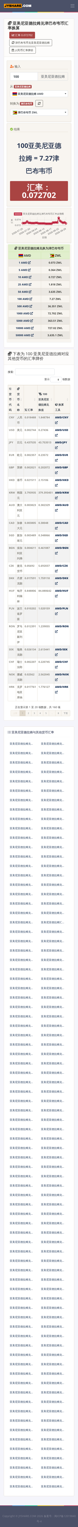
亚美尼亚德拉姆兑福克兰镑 (22, 1074)
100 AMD (23, 299)
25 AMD (23, 284)
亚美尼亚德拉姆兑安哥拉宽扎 (22, 933)
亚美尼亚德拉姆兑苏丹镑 (22, 1346)
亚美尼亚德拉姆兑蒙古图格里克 (22, 1243)
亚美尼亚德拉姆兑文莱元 (22, 980)
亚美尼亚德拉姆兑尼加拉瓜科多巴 (22, 1281)
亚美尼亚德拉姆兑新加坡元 (53, 782)
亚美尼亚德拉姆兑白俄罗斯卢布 (53, 999)
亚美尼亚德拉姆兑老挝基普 (53, 1187)
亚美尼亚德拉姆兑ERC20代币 (53, 1121)
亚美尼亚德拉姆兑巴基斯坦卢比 (22, 1309)
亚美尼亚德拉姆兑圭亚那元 (22, 1111)
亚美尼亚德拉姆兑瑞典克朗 (22, 820)
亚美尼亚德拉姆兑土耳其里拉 (53, 839)
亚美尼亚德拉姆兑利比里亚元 (22, 1205)
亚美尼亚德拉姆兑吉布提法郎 (53, 1036)
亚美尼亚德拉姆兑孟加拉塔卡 (22, 961)
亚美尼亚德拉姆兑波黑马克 (22, 952)
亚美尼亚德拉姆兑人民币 (22, 745)
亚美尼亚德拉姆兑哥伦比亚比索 (53, 1017)
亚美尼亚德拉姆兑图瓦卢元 (53, 1412)
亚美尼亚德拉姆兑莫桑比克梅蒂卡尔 (53, 1262)
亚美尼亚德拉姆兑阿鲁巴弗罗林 (22, 942)
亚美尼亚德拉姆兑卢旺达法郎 (22, 1328)
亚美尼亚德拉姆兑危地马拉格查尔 (53, 1102)
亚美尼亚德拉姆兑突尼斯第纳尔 (22, 1403)
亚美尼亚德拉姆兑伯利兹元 (22, 1008)
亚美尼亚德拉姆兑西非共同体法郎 (53, 1478)
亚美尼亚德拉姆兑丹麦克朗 (22, 801)
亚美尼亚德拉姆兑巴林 (53, 961)
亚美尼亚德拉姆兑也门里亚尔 (53, 1488)
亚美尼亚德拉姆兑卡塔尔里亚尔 (22, 1318)
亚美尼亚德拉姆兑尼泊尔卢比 (53, 1281)
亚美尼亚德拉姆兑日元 (22, 754)
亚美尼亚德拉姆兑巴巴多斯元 (53, 952)
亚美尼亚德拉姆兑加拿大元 (22, 782)
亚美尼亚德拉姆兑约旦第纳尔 (22, 1149)
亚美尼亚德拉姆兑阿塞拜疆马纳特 (53, 942)
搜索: (11, 372)
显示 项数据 (57, 379)
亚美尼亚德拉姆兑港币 (53, 764)
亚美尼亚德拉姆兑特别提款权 (22, 1478)
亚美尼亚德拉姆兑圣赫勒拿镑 (53, 1346)
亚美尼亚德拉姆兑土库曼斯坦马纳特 (53, 1393)
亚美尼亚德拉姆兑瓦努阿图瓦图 (53, 1450)
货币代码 (10, 402)
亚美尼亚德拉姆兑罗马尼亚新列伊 (53, 811)
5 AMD (23, 270)
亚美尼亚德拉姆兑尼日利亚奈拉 (53, 1271)
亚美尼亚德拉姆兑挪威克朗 (22, 829)
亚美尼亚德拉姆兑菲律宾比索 (53, 876)
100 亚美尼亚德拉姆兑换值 (43, 402)
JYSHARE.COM (27, 1516)
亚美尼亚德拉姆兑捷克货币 (53, 792)
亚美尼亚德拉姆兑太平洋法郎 (22, 1488)
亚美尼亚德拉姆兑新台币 (53, 895)
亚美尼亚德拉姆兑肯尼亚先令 (53, 1149)
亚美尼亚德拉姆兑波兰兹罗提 (22, 811)
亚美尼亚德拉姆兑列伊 (22, 1224)
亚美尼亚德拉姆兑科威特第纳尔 (53, 1177)
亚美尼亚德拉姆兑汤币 (53, 1403)
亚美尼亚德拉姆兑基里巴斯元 (22, 1168)
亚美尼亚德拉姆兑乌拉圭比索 (53, 1431)
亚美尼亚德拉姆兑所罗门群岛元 (22, 1337)
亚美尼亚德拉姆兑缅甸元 (53, 1234)
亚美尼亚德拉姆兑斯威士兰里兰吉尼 (53, 1384)
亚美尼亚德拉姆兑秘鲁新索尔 (22, 1299)
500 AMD (23, 306)
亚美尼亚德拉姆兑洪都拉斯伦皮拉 (53, 1111)
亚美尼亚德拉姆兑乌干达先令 (22, 1431)
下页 (66, 713)
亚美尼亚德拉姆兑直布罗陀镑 (22, 1093)
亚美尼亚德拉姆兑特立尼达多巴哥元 (22, 1412)
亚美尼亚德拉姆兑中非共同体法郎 (22, 1469)
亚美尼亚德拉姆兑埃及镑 (22, 1055)
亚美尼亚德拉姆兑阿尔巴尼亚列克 (22, 923)
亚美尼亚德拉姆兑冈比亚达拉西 (53, 1093)
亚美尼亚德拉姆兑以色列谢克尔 (22, 858)
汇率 (30, 410)
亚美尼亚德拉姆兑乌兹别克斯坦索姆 (22, 1440)
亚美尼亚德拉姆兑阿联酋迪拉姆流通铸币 (22, 914)
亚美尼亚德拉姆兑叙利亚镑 (22, 1384)
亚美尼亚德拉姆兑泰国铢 (22, 886)
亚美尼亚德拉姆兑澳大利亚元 (53, 773)
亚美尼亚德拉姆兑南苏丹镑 (22, 1375)
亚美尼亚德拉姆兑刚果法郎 (53, 1008)
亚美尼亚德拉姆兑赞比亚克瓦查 (53, 1459)
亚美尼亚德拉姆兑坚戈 (22, 1187)
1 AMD (23, 262)
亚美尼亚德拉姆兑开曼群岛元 (22, 1177)
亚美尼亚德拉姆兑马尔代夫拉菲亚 (53, 1252)
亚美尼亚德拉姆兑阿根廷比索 (53, 933)
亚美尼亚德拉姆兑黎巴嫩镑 (22, 1196)
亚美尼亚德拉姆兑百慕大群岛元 (53, 970)
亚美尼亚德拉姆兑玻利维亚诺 (53, 980)
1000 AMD (23, 313)
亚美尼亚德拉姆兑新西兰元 (22, 876)
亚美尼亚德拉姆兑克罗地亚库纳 (53, 829)
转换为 (21, 103)
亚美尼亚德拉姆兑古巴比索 (53, 1027)
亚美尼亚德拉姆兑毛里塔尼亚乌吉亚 (53, 1243)
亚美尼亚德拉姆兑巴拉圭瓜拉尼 (53, 1309)
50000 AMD (23, 335)
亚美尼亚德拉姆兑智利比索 (22, 1017)
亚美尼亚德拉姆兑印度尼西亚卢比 (53, 848)
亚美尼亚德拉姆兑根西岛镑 (22, 1083)
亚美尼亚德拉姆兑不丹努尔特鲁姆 (53, 989)
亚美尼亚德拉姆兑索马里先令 (22, 1365)
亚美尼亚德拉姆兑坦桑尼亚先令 (22, 1422)
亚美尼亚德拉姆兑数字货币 (22, 1356)
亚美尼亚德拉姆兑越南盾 (22, 1450)
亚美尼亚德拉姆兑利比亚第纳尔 (22, 1215)
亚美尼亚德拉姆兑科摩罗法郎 (53, 1168)
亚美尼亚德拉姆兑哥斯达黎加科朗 (22, 1027)
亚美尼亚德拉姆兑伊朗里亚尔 (53, 1130)
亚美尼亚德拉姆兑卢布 (22, 839)
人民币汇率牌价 (23, 50)
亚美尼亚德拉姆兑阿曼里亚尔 (22, 1290)
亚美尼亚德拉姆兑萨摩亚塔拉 (22, 1459)
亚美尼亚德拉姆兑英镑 (22, 764)
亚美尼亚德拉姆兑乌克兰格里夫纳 (53, 1422)
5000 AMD (23, 320)
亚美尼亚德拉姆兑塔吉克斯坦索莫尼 (22, 1393)
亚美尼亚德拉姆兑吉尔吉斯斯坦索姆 (22, 1158)
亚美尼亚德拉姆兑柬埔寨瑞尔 (53, 1158)
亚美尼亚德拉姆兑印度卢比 (53, 858)
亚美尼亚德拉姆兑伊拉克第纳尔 (22, 1130)
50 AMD (23, 292)
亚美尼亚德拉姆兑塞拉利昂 (53, 1356)
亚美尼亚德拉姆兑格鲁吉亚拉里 (53, 1074)
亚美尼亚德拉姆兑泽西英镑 (22, 1140)
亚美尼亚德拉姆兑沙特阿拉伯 (53, 1328)
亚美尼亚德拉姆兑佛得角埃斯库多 (22, 1036)
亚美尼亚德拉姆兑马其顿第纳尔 (22, 1234)
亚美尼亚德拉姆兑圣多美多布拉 (53, 1375)
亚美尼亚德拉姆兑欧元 (53, 754)
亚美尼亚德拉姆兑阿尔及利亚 (53, 1046)
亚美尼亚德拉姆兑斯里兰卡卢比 (53, 1196)
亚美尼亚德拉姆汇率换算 (53, 923)
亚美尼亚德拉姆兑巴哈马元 (22, 989)
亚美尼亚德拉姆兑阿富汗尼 (53, 914)
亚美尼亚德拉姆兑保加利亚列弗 (22, 792)
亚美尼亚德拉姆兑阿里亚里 (53, 1224)
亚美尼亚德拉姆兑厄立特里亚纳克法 (53, 1055)
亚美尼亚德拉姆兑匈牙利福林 (53, 801)
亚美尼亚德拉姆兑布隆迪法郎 (22, 970)
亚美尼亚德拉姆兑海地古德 (22, 1121)
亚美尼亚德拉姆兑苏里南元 (53, 1365)
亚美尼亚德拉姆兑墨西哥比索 (22, 867)
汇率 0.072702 (23, 35)
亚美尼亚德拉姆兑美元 (53, 745)
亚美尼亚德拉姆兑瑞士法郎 (53, 820)
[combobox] (39, 93)
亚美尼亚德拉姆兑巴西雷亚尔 (22, 848)
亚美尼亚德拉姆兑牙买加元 (53, 1140)
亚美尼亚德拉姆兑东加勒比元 (53, 1469)
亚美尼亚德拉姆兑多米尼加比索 (22, 1046)
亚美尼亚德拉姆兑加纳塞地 (53, 1083)
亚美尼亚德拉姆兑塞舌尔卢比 (53, 1337)
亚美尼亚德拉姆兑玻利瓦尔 (53, 1440)
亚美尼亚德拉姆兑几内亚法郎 (22, 1102)
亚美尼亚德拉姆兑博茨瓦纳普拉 (22, 999)
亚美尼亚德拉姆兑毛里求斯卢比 (22, 1252)
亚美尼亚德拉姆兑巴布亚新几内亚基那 (53, 1299)
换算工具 (59, 407)
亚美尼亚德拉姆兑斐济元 (53, 1064)
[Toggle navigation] (72, 5)
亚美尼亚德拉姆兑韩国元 (22, 773)
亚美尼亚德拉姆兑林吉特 (53, 867)
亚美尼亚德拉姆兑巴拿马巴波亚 (53, 1290)
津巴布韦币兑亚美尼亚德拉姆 (32, 42)
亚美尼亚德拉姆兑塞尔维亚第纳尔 (53, 1318)
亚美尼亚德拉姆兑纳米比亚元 (22, 1271)
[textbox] (39, 94)
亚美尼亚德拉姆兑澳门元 (22, 905)
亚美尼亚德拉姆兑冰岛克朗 (22, 895)
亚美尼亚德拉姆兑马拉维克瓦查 (22, 1262)
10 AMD (23, 277)
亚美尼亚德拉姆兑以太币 (22, 1064)
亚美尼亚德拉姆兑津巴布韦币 (53, 905)
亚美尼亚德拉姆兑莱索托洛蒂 (53, 1205)
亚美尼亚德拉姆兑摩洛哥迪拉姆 (53, 1215)
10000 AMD (23, 328)
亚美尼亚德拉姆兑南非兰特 (53, 886)
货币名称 (18, 402)
